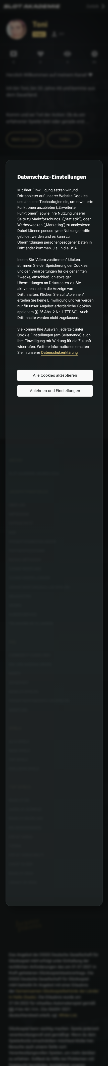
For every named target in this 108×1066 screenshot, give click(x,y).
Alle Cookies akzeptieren (55, 375)
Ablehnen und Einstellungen (55, 391)
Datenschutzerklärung (59, 352)
